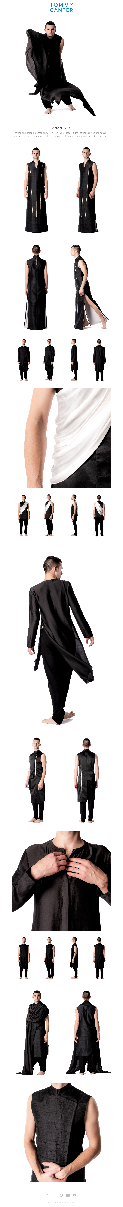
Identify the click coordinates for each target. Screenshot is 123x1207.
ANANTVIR (57, 132)
